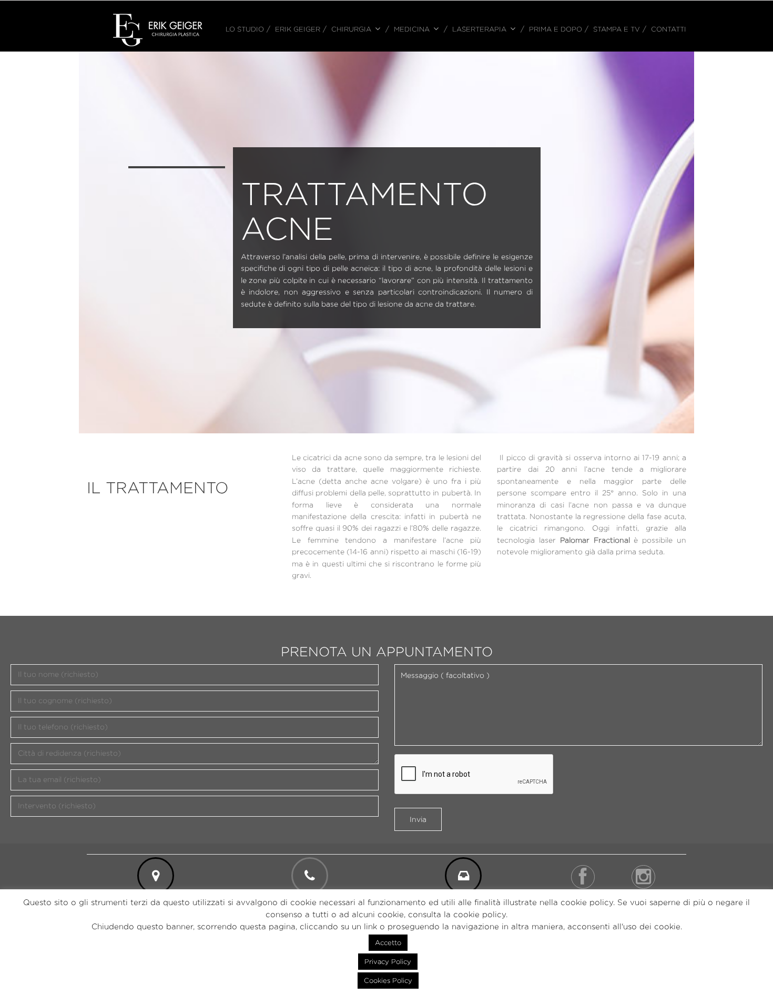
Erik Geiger (297, 29)
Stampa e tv (616, 29)
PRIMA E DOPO (555, 29)
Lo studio (245, 29)
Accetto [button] (388, 942)
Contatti (668, 29)
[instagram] (643, 877)
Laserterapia (479, 29)
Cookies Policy (388, 980)
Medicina (412, 29)
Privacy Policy (387, 961)
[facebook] (583, 877)
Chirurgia (351, 29)
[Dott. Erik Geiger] (157, 29)
